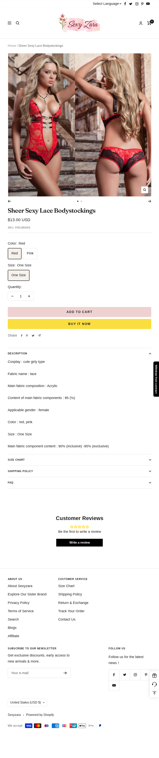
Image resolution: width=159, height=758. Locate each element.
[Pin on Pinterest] (27, 335)
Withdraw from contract (156, 379)
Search (13, 619)
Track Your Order (71, 611)
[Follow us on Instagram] (136, 4)
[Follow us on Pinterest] (142, 4)
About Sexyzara (20, 586)
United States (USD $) (25, 702)
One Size (18, 275)
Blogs (12, 628)
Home (12, 45)
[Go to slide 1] (77, 201)
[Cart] (149, 23)
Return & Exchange (73, 603)
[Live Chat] (154, 684)
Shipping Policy (20, 471)
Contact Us (66, 619)
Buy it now (79, 324)
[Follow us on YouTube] (148, 4)
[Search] (17, 23)
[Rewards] (154, 675)
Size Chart (16, 459)
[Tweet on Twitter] (33, 335)
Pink (30, 253)
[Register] (65, 673)
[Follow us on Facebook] (125, 4)
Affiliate (13, 636)
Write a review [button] (79, 542)
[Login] (141, 23)
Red (14, 253)
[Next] (149, 201)
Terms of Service (21, 611)
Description (17, 353)
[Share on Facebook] (21, 335)
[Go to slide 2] (81, 201)
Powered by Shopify (40, 714)
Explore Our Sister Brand (27, 594)
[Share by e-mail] (39, 335)
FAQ (10, 482)
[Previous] (9, 201)
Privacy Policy (18, 603)
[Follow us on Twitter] (131, 4)
